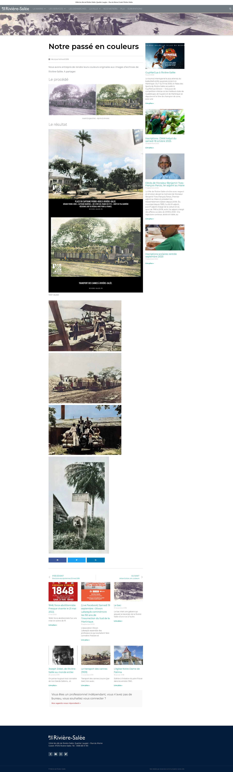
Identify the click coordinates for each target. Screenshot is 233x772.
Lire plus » (53, 625)
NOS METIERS (110, 9)
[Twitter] (66, 754)
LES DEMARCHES (77, 9)
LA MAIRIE (38, 9)
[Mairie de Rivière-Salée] (15, 9)
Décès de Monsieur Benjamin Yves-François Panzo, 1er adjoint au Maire (164, 184)
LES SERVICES (56, 9)
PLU (122, 9)
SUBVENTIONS (135, 9)
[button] (58, 560)
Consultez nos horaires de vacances (145, 2)
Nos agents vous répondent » (66, 703)
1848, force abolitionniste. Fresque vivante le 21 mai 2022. (62, 608)
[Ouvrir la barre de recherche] (230, 9)
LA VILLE (93, 9)
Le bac (117, 605)
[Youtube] (56, 754)
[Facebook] (51, 754)
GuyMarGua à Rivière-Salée (160, 72)
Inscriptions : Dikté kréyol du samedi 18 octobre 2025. (160, 139)
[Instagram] (61, 754)
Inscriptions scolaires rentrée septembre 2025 (161, 255)
